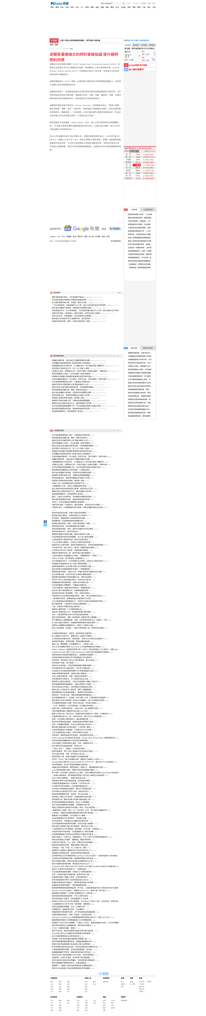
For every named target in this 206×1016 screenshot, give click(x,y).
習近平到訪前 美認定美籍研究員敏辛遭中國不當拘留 (72, 931)
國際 (82, 7)
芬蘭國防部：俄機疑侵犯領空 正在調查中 (68, 909)
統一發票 (132, 984)
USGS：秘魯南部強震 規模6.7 (64, 928)
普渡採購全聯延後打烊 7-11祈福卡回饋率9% (144, 231)
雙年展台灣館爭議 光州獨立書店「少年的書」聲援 (71, 727)
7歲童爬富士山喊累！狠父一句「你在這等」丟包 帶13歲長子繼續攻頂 (79, 810)
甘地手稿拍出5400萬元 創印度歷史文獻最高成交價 (72, 687)
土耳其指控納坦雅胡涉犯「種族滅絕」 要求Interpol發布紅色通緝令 (77, 639)
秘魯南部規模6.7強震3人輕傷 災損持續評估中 (70, 877)
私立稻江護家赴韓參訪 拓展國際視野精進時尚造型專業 (73, 623)
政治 (62, 7)
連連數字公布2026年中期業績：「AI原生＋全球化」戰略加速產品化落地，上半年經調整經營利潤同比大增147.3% (95, 923)
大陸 (154, 7)
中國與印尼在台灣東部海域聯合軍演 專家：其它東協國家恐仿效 (77, 596)
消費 (128, 7)
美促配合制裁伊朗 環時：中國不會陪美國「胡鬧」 (71, 321)
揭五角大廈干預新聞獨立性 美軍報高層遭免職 (70, 590)
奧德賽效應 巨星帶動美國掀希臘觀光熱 (67, 521)
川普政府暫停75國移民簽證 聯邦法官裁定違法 (70, 539)
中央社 (71, 49)
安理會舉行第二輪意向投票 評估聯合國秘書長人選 (71, 799)
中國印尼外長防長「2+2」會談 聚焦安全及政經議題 (72, 842)
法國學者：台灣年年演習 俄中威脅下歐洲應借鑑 (71, 957)
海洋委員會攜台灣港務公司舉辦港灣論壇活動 (69, 300)
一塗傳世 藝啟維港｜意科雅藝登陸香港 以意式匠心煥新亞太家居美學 (78, 775)
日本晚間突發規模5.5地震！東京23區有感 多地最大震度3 (74, 703)
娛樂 (107, 7)
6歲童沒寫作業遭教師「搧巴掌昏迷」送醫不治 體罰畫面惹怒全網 (77, 767)
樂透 (131, 981)
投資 (108, 236)
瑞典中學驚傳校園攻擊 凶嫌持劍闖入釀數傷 (69, 673)
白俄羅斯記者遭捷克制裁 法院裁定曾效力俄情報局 (146, 356)
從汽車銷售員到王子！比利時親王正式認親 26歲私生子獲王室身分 (78, 561)
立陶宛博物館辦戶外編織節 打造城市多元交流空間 (71, 730)
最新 (52, 981)
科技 (77, 7)
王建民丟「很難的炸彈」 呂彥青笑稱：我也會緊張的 (147, 248)
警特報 (149, 981)
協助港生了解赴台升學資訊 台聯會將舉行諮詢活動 (71, 797)
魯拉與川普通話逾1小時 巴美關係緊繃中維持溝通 (71, 612)
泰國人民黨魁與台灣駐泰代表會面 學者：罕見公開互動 (73, 807)
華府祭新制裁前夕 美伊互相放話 (65, 531)
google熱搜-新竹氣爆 (138, 65)
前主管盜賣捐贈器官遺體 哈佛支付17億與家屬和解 (72, 872)
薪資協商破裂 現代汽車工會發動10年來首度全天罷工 (72, 751)
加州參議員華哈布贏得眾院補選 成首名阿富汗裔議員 (72, 823)
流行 (68, 991)
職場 (87, 7)
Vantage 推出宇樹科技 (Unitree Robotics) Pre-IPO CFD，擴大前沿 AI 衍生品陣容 (83, 762)
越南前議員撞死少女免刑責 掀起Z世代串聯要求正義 (71, 566)
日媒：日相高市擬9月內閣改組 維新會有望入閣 (70, 874)
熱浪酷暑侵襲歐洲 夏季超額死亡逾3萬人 (143, 416)
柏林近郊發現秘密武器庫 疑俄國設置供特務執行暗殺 (72, 722)
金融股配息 (144, 40)
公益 (112, 1005)
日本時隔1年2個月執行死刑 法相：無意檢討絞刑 (70, 791)
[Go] (124, 3)
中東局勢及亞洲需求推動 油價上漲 (141, 228)
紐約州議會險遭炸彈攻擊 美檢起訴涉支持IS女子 (71, 864)
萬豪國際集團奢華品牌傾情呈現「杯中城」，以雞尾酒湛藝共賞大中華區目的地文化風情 (85, 888)
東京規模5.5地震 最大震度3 (63, 663)
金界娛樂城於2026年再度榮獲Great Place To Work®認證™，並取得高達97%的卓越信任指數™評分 (90, 856)
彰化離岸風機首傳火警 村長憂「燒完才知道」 (70, 302)
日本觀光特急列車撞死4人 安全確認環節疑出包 (70, 786)
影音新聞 (54, 997)
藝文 (112, 1003)
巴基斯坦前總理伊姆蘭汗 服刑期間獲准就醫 (69, 885)
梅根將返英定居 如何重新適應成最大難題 (68, 526)
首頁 (52, 7)
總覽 (104, 1000)
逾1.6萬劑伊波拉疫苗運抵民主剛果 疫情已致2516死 (72, 489)
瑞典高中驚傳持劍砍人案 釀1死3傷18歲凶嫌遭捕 (71, 553)
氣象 (140, 978)
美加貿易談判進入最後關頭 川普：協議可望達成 (71, 593)
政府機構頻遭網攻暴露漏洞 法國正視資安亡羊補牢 (71, 684)
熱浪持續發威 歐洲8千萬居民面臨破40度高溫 (69, 765)
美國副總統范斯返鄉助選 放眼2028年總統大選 (70, 582)
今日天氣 (128, 45)
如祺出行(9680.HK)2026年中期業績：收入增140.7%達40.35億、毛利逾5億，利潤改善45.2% (87, 901)
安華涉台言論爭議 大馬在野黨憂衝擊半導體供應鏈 (71, 665)
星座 (97, 7)
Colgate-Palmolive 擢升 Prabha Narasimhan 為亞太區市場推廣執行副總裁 (80, 652)
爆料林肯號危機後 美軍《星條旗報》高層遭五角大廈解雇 (74, 617)
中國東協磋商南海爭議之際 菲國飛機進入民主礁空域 (72, 657)
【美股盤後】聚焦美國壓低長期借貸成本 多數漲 (145, 267)
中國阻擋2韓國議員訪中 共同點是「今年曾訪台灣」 (71, 783)
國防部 (80, 236)
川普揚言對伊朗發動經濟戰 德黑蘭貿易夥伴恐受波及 (72, 858)
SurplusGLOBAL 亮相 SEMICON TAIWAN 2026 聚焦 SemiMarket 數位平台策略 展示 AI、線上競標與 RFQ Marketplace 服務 (99, 866)
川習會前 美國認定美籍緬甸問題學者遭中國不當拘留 (72, 813)
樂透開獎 (152, 45)
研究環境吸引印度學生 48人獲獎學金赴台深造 (70, 679)
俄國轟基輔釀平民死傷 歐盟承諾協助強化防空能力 (71, 952)
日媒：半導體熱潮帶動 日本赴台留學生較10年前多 (72, 724)
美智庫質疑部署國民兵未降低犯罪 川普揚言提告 (71, 470)
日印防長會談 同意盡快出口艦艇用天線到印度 (70, 821)
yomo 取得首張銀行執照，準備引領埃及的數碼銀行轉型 (73, 770)
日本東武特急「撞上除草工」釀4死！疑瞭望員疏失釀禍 (73, 548)
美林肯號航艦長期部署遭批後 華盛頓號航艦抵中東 (71, 941)
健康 (102, 7)
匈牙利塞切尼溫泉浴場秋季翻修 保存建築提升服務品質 (73, 960)
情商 (68, 984)
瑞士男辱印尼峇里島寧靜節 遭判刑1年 (67, 746)
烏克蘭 (97, 236)
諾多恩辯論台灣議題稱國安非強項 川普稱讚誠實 (71, 569)
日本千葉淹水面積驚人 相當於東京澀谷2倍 (69, 778)
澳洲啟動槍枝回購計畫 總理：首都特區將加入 (145, 389)
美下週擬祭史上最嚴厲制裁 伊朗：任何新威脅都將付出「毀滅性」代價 (79, 620)
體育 (112, 7)
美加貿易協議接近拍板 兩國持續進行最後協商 (70, 845)
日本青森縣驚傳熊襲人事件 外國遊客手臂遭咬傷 (145, 379)
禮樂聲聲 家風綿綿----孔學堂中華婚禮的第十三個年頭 (72, 893)
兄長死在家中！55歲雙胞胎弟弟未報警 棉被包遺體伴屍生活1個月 (77, 507)
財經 (72, 7)
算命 (122, 981)
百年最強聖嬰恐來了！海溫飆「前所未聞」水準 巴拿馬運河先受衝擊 (78, 698)
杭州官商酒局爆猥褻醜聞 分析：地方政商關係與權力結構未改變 (150, 409)
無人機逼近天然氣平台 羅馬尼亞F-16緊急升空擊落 (72, 636)
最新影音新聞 (148, 348)
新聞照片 (80, 997)
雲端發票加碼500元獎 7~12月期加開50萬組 (144, 214)
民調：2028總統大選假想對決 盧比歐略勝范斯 (70, 719)
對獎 (131, 978)
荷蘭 (85, 236)
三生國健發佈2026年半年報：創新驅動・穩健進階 (71, 904)
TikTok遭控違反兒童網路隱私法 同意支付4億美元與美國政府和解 (77, 601)
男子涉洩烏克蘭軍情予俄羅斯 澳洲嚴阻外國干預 (71, 805)
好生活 (113, 1000)
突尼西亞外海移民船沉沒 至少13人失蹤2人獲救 (145, 363)
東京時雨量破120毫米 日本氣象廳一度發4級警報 (146, 369)
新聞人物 (88, 978)
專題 (57, 7)
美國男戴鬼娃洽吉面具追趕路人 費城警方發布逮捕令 (72, 692)
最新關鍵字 (124, 1000)
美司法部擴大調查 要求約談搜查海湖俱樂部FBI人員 (72, 861)
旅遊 (134, 7)
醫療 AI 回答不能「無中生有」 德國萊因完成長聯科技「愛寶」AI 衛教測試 (80, 714)
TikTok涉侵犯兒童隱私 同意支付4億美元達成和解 (71, 542)
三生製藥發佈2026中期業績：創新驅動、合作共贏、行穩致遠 (75, 829)
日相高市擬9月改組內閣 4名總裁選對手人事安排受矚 (72, 832)
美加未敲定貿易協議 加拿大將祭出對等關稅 (69, 513)
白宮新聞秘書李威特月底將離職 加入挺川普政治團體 (72, 537)
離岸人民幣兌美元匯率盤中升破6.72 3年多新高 (144, 241)
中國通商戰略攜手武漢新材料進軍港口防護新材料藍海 (72, 834)
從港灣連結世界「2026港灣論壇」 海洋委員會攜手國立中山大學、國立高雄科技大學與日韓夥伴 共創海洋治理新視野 (97, 310)
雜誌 (139, 7)
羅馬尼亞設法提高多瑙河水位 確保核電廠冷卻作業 (146, 406)
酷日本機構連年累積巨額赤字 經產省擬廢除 (69, 963)
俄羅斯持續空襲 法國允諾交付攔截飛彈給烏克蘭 (145, 353)
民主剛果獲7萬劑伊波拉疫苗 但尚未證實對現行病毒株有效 (75, 947)
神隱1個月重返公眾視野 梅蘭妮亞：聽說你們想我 (71, 840)
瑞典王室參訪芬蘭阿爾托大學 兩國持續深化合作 (145, 383)
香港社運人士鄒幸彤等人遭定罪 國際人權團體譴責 (71, 690)
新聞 (51, 44)
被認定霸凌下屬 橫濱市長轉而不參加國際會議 (70, 756)
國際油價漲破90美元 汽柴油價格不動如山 (68, 297)
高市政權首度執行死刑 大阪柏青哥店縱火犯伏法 (70, 880)
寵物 (68, 981)
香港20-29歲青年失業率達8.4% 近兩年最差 (69, 869)
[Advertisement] (86, 261)
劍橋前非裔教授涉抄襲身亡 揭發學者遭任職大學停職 (72, 882)
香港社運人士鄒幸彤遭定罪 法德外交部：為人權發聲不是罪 (75, 708)
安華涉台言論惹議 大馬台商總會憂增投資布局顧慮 (71, 968)
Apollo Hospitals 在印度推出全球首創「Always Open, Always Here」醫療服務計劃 (83, 738)
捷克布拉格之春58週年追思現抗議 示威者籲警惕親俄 (147, 386)
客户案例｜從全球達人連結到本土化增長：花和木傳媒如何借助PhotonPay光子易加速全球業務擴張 (89, 773)
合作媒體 (143, 3)
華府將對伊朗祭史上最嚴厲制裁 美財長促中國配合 (71, 925)
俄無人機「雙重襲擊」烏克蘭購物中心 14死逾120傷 (72, 644)
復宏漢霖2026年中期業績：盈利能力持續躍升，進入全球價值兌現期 (78, 700)
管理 (104, 1008)
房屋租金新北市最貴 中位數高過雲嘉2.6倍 (143, 224)
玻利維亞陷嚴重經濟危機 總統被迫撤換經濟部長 (145, 413)
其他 (68, 1003)
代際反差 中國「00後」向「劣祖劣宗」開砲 (69, 848)
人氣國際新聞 (148, 209)
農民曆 (127, 40)
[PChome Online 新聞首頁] (77, 3)
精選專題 (105, 981)
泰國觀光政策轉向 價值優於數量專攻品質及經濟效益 (146, 373)
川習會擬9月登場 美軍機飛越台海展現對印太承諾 (71, 598)
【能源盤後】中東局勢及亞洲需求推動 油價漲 (145, 264)
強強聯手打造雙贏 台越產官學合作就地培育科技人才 (72, 850)
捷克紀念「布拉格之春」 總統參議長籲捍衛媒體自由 (72, 695)
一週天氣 (141, 984)
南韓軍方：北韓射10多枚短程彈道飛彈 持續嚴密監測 (72, 965)
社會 (67, 7)
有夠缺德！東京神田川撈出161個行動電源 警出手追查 (73, 660)
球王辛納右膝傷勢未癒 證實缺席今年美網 (143, 244)
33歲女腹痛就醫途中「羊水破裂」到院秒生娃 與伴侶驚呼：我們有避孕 (79, 379)
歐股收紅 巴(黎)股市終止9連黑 (139, 234)
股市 (128, 3)
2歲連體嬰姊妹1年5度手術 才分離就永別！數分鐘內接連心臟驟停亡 (152, 359)
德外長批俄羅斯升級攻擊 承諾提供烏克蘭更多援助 (146, 393)
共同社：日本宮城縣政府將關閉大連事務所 (68, 502)
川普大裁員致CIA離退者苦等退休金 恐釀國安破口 (71, 588)
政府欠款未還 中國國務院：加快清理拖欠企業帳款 (71, 316)
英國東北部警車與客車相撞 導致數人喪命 (143, 399)
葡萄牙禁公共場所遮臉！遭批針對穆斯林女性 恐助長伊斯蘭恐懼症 (77, 545)
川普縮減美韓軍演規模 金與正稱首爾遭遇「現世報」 (72, 949)
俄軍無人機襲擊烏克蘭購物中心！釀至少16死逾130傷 (72, 625)
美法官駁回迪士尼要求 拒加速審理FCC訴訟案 (70, 899)
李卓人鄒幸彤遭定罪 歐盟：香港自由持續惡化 (70, 676)
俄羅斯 (68, 236)
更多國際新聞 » (116, 241)
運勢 (92, 7)
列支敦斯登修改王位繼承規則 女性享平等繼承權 (71, 668)
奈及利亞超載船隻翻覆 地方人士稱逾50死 (68, 907)
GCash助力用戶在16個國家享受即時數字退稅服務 (71, 933)
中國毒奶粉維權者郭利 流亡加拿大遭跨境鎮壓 (69, 564)
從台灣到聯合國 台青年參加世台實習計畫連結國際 (71, 574)
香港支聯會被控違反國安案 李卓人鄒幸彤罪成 (70, 896)
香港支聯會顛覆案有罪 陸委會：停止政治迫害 (70, 794)
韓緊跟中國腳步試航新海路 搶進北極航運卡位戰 (71, 534)
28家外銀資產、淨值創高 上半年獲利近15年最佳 (146, 221)
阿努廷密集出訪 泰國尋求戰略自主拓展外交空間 (145, 396)
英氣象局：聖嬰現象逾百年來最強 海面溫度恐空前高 (72, 735)
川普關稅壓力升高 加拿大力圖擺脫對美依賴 (69, 486)
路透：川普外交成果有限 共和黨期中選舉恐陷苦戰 (71, 497)
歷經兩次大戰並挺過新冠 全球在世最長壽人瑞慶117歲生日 (75, 681)
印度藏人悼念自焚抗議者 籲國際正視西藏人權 (69, 939)
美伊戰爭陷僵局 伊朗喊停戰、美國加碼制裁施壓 (71, 641)
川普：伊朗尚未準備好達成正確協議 (65, 606)
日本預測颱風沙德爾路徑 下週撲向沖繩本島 (69, 585)
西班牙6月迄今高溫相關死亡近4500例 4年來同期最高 (73, 955)
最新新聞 (130, 348)
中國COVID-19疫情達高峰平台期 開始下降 (68, 483)
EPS (63, 236)
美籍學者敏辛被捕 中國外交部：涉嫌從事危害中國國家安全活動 (77, 572)
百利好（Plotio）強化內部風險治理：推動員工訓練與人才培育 (75, 759)
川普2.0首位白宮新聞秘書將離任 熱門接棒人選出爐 (80, 40)
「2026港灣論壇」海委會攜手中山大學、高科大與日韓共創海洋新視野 (79, 305)
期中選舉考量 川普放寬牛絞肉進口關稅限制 (69, 604)
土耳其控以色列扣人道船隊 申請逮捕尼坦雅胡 (70, 550)
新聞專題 (106, 978)
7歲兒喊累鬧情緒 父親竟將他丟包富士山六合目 (70, 711)
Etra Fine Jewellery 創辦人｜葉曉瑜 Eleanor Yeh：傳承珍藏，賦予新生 (79, 890)
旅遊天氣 (141, 986)
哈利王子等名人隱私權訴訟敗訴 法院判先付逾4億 (71, 580)
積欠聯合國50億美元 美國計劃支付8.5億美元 (69, 515)
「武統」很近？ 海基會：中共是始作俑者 (68, 748)
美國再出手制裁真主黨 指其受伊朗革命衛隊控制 (71, 853)
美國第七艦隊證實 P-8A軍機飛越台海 (67, 609)
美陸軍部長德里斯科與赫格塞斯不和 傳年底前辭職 (71, 577)
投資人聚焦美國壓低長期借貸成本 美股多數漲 (145, 238)
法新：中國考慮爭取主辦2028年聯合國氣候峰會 (70, 614)
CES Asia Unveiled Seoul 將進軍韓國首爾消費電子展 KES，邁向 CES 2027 (81, 917)
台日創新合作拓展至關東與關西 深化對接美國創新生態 (73, 671)
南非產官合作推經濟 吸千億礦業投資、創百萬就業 (71, 318)
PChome (136, 3)
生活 (117, 7)
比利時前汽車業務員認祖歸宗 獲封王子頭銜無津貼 (71, 789)
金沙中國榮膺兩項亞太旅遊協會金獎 (65, 936)
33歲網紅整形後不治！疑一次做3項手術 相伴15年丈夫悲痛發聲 (76, 716)
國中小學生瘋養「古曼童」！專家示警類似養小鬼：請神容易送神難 (77, 628)
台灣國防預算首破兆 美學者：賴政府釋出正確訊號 (71, 633)
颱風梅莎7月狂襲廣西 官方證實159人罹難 (68, 815)
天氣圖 (141, 991)
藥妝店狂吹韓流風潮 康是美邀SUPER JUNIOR (145, 218)
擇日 (122, 986)
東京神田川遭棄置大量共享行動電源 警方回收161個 (72, 826)
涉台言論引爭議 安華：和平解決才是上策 (68, 754)
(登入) (153, 3)
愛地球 (113, 1008)
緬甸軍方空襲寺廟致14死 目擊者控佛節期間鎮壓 (146, 403)
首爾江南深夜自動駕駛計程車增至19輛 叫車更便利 (71, 944)
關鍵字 (123, 997)
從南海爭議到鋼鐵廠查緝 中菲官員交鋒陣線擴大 (70, 740)
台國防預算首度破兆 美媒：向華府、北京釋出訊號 (71, 915)
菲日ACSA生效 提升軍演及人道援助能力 (68, 558)
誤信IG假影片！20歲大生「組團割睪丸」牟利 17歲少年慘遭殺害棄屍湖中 (80, 837)
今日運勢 (135, 40)
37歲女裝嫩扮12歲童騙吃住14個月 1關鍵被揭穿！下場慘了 (75, 556)
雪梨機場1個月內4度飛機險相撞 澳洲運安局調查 (71, 781)
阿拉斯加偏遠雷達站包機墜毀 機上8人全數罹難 (70, 802)
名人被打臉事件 (136, 69)
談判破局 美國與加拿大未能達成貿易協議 (68, 518)
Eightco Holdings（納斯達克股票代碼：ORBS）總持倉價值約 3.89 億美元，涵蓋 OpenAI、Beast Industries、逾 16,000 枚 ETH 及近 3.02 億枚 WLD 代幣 (110, 649)
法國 (103, 236)
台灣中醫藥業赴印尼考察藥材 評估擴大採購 (69, 818)
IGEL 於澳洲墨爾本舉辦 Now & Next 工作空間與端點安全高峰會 (76, 647)
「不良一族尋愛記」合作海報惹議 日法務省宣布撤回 (72, 706)
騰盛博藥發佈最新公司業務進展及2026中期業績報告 (72, 920)
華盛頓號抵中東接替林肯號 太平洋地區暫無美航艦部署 (73, 912)
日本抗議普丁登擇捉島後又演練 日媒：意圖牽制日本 (72, 743)
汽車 (144, 7)
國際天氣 (141, 989)
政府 (149, 7)
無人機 (91, 236)
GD (59, 236)
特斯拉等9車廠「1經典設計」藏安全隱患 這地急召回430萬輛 (76, 313)
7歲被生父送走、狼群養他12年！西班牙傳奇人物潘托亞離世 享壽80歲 (79, 371)
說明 (149, 3)
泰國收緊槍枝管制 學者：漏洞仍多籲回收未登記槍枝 (72, 529)
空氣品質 (136, 45)
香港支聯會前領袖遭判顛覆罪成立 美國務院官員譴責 (147, 261)
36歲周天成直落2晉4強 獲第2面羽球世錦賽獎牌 (145, 254)
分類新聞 (54, 978)
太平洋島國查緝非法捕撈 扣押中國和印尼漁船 (70, 732)
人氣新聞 (130, 209)
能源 (74, 236)
